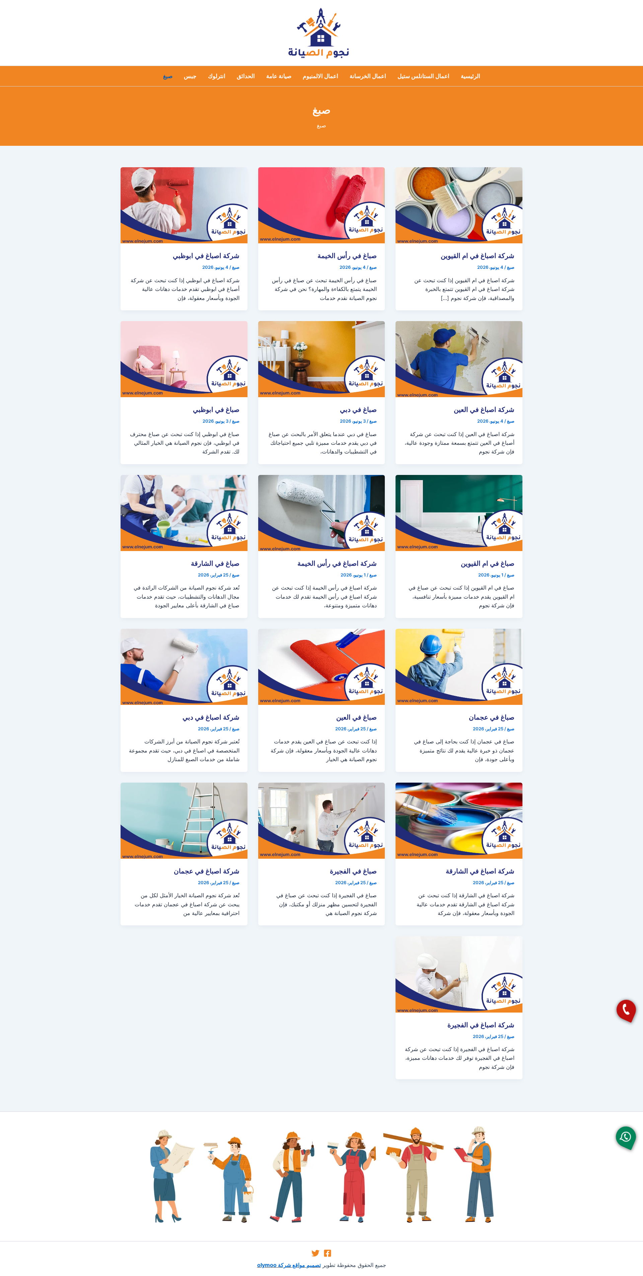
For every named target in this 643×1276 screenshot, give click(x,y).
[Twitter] (315, 1253)
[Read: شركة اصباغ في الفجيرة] (459, 973)
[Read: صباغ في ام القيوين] (459, 512)
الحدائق (246, 76)
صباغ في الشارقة (215, 563)
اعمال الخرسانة (368, 76)
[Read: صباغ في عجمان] (459, 666)
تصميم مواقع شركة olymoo (289, 1265)
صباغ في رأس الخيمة (347, 256)
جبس (190, 76)
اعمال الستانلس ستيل (423, 76)
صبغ (167, 76)
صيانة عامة (278, 76)
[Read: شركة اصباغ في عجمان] (184, 819)
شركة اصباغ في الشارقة (480, 871)
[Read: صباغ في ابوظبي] (184, 358)
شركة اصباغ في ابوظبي (206, 256)
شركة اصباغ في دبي (211, 717)
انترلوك (216, 76)
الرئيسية (470, 76)
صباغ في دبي (358, 410)
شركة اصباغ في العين (484, 410)
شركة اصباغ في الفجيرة (480, 1025)
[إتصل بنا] (626, 1010)
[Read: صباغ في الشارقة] (184, 512)
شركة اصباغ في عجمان (206, 871)
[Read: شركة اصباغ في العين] (459, 358)
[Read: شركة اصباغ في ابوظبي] (184, 204)
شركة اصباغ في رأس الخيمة (337, 563)
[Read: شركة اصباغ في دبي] (184, 666)
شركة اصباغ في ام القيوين (477, 256)
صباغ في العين (356, 717)
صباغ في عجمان (491, 717)
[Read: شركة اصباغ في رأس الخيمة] (321, 512)
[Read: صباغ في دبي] (321, 358)
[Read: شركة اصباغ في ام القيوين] (459, 204)
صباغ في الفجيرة (353, 871)
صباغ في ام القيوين (487, 563)
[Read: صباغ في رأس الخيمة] (321, 204)
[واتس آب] (626, 1137)
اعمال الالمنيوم (320, 76)
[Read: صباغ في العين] (321, 666)
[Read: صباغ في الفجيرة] (321, 819)
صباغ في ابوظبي (216, 410)
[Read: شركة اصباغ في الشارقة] (459, 819)
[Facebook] (328, 1253)
